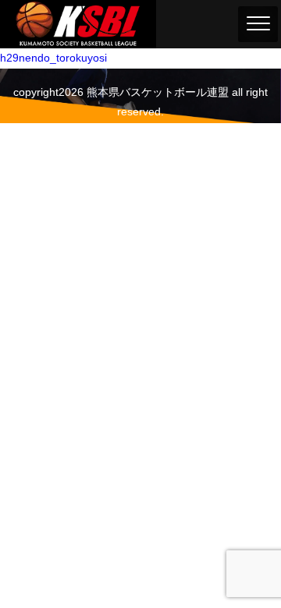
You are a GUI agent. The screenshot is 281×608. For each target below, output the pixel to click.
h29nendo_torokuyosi (53, 57)
